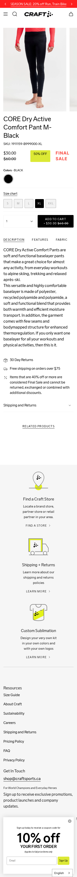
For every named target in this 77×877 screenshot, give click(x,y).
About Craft (12, 704)
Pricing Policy (13, 741)
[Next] (72, 4)
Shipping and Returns (19, 405)
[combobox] (62, 873)
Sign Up (63, 860)
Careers (9, 723)
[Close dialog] (69, 821)
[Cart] (71, 14)
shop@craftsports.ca (22, 778)
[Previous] (5, 4)
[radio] (8, 179)
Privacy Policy (14, 760)
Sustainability (13, 713)
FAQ (6, 751)
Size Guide (11, 695)
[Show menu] (5, 14)
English (59, 873)
